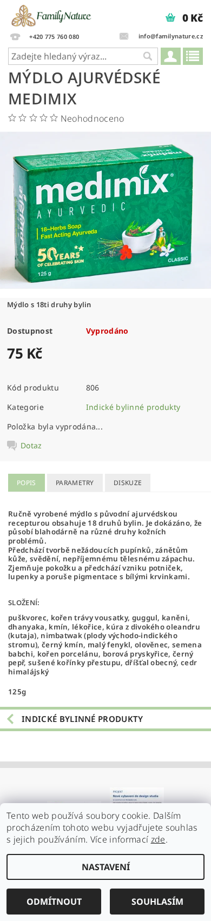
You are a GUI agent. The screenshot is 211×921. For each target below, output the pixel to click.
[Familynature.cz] (52, 14)
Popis (26, 482)
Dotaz (31, 445)
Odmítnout (54, 901)
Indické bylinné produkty (133, 407)
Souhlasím (157, 901)
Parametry (75, 482)
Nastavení (106, 867)
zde (158, 839)
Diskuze (128, 482)
